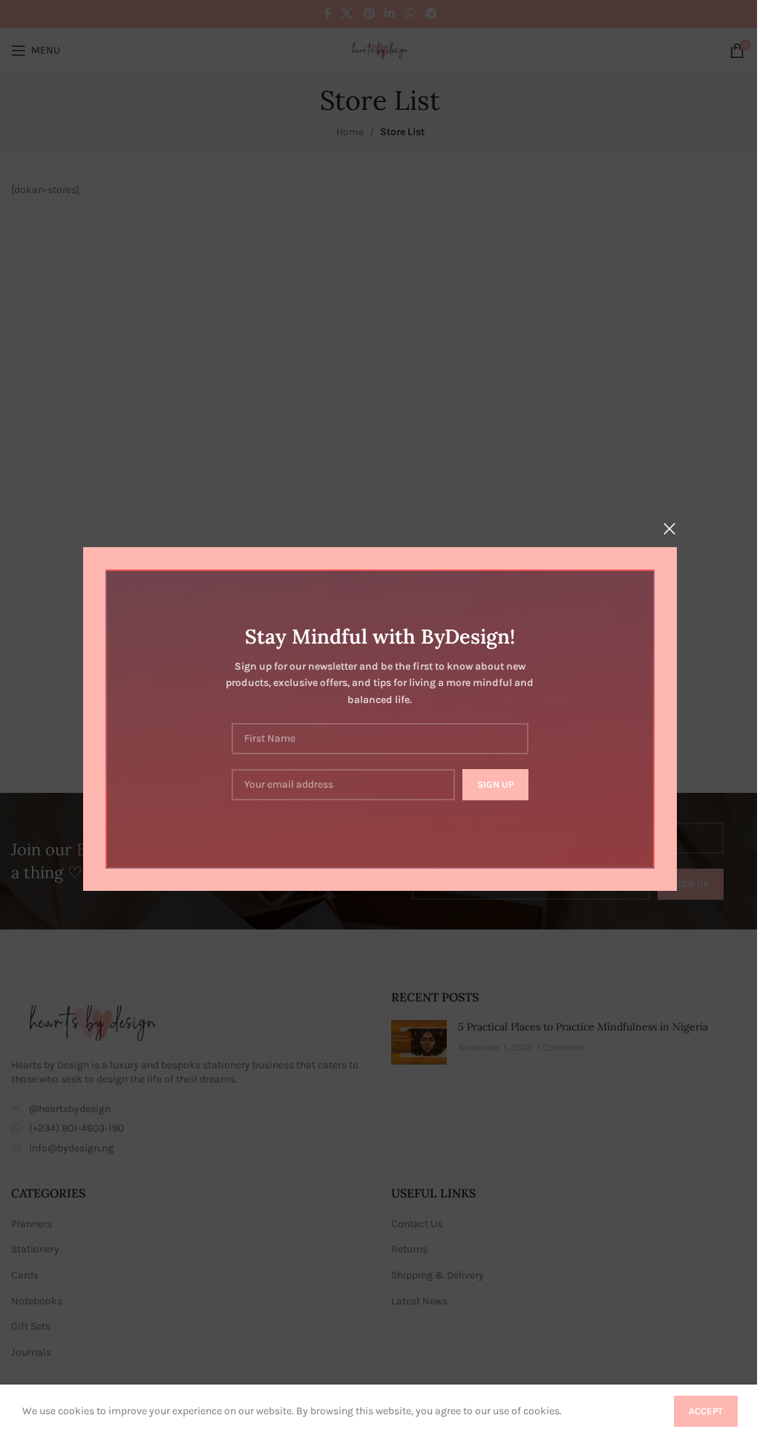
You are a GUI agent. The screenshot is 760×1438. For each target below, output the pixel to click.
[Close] (669, 528)
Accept (706, 1410)
